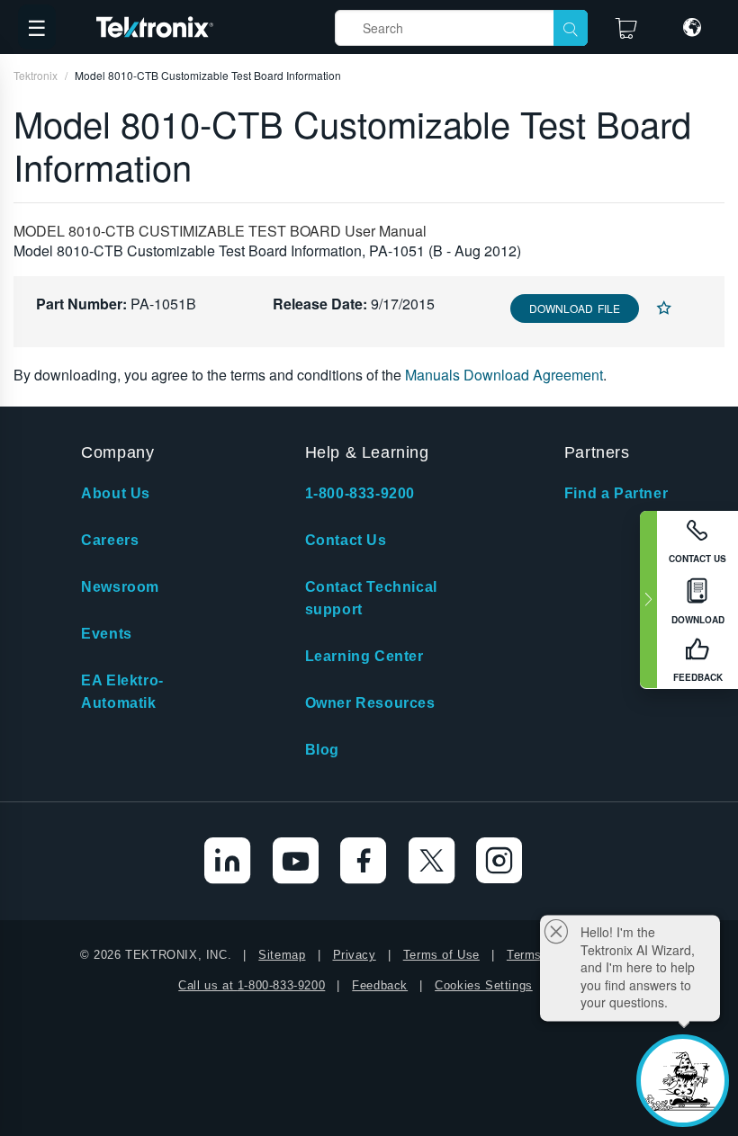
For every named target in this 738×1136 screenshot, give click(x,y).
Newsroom (120, 587)
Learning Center (364, 656)
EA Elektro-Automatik (122, 692)
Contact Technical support (371, 598)
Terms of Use (441, 955)
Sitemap (281, 955)
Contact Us (346, 540)
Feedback (380, 985)
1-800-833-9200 (360, 493)
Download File (574, 308)
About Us (115, 493)
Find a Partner (616, 493)
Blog (322, 749)
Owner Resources (370, 703)
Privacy (354, 955)
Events (106, 633)
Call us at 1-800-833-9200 (251, 985)
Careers (110, 540)
